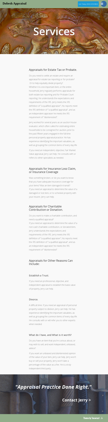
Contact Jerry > (76, 400)
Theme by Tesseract (91, 418)
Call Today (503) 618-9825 (88, 4)
